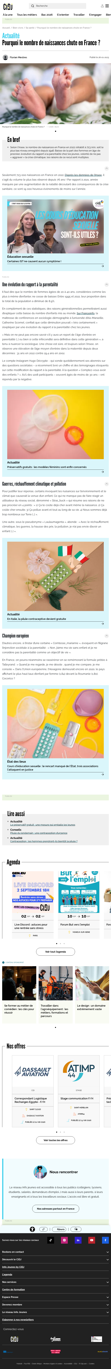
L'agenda (7, 1274)
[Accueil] (8, 6)
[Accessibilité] (32, 1229)
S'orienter (63, 14)
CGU (75, 1364)
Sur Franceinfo (86, 313)
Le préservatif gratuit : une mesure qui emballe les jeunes (42, 824)
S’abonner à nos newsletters (18, 1319)
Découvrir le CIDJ (11, 1259)
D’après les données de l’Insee (83, 175)
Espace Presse (10, 1297)
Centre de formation (13, 1289)
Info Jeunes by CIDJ (13, 1267)
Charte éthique (37, 1364)
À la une (8, 14)
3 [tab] (64, 943)
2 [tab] (60, 943)
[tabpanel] (55, 95)
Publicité (19, 1364)
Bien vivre (18, 27)
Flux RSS (27, 1364)
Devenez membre (12, 1304)
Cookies (91, 1364)
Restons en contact (13, 1252)
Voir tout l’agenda (55, 951)
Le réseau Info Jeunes (14, 1312)
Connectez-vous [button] (13, 1329)
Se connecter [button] (102, 5)
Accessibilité (68, 1364)
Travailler (79, 14)
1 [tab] (55, 131)
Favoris (60, 1229)
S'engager (95, 14)
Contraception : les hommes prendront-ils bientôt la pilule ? (43, 841)
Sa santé (30, 27)
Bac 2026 (47, 14)
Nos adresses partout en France (55, 1208)
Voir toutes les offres (55, 1140)
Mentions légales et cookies (53, 1364)
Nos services (9, 1282)
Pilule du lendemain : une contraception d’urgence (38, 833)
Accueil (6, 27)
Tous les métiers (27, 14)
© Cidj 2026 (83, 1364)
